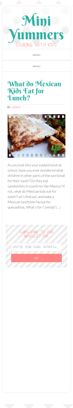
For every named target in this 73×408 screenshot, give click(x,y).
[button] (36, 54)
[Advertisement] (36, 327)
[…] (58, 207)
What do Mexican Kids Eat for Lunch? (34, 90)
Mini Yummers (36, 27)
